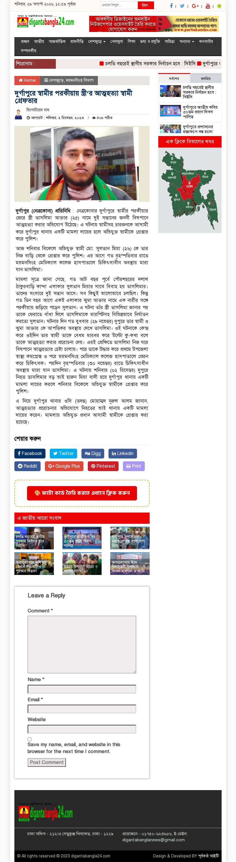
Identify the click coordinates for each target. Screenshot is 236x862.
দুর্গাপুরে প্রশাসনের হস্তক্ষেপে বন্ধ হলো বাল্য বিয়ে (128, 541)
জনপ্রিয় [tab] (206, 79)
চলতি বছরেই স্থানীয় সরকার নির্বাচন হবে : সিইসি (143, 64)
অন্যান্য (185, 41)
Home (29, 80)
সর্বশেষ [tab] (174, 79)
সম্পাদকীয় (28, 50)
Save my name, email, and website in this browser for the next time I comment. (74, 747)
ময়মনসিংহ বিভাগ (80, 80)
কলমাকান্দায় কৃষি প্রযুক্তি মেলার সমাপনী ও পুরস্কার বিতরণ (33, 567)
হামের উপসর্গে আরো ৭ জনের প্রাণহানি (80, 569)
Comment (40, 611)
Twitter (66, 453)
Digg (95, 453)
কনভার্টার (206, 41)
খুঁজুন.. (146, 5)
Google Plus (67, 466)
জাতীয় (39, 41)
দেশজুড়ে (95, 41)
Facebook (31, 453)
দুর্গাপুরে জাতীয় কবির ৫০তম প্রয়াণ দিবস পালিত (79, 541)
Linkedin (125, 453)
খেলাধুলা (117, 41)
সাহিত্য (170, 41)
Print (136, 466)
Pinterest (105, 466)
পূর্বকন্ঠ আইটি (208, 856)
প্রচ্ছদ (25, 41)
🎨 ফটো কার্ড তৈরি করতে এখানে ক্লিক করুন (82, 493)
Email (35, 700)
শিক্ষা (131, 41)
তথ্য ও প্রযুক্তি (150, 41)
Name (36, 679)
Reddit (29, 466)
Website (37, 719)
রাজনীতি (77, 41)
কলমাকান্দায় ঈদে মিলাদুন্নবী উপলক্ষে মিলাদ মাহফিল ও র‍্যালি (128, 567)
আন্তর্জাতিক (57, 41)
